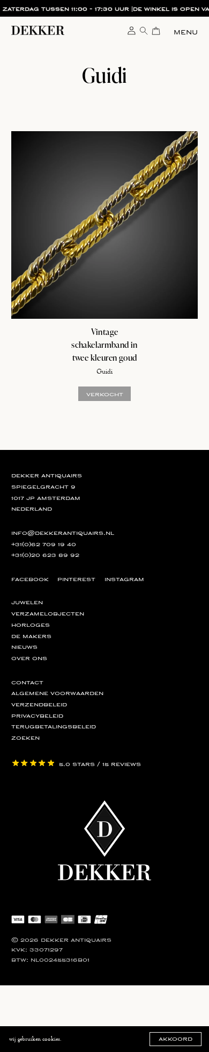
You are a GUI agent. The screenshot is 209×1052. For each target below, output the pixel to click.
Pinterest (76, 579)
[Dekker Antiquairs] (37, 32)
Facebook (30, 579)
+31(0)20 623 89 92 (45, 555)
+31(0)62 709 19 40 (43, 544)
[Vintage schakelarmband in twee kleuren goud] (104, 225)
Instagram (124, 579)
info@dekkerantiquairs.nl (62, 532)
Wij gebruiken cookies (34, 1038)
